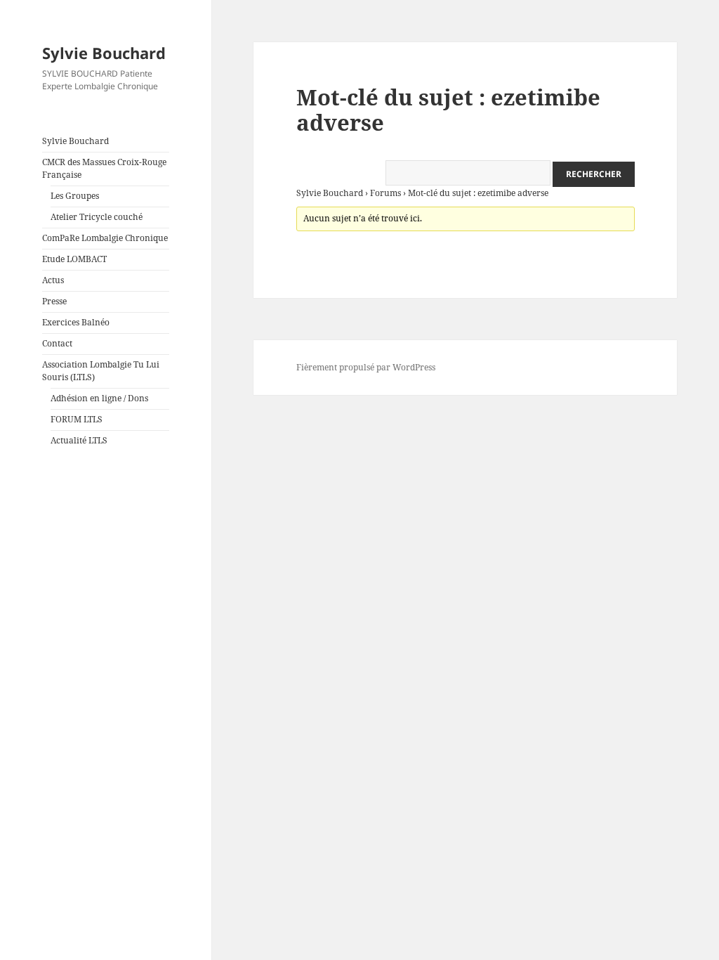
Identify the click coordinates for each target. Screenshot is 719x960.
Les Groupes (75, 196)
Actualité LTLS (79, 440)
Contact (57, 343)
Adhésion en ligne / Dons (99, 398)
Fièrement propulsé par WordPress (365, 367)
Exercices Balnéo (76, 322)
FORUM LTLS (77, 419)
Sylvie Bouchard (104, 52)
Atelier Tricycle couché (97, 217)
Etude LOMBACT (74, 259)
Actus (53, 280)
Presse (54, 301)
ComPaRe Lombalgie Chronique (105, 238)
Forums (385, 193)
